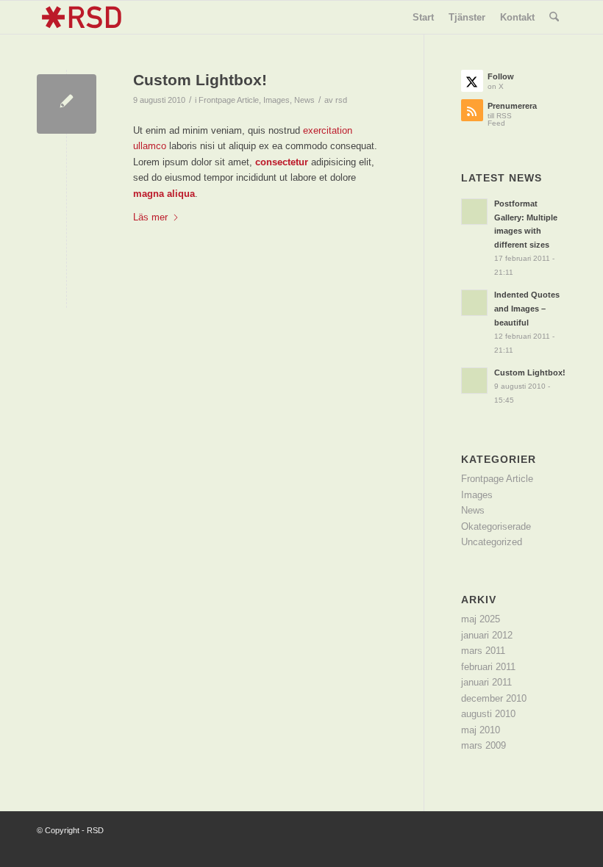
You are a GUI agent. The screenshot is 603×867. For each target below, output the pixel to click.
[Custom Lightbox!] (66, 104)
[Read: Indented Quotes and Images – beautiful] (474, 302)
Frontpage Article (229, 100)
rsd (341, 100)
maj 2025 (480, 619)
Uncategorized (491, 541)
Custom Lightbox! (200, 79)
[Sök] (554, 17)
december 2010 (494, 698)
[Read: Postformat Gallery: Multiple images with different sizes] (474, 211)
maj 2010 (480, 729)
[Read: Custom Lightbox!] (474, 380)
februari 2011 (488, 666)
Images (276, 100)
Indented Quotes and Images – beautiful (527, 308)
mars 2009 (483, 745)
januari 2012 (487, 635)
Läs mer (150, 217)
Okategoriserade (496, 526)
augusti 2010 (488, 713)
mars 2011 (483, 650)
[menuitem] (423, 17)
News (304, 100)
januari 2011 (486, 682)
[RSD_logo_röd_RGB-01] (81, 17)
